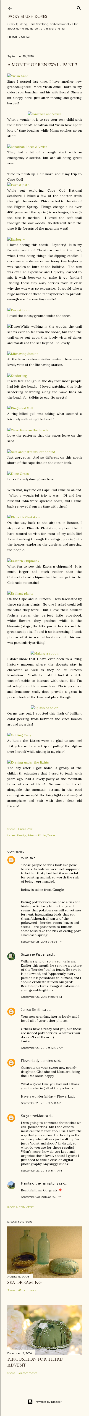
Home (12, 37)
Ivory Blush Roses (27, 16)
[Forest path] (18, 185)
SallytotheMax (32, 1116)
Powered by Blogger (48, 1401)
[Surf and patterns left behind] (31, 452)
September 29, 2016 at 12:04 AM (42, 1047)
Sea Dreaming (24, 1282)
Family (21, 835)
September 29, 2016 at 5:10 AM (41, 1103)
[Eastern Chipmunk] (23, 561)
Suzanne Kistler (33, 954)
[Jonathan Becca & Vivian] (27, 147)
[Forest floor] (18, 310)
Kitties (42, 835)
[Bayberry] (16, 239)
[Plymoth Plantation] (23, 517)
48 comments (27, 1373)
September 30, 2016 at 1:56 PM (41, 1197)
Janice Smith (31, 1010)
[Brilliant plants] (20, 593)
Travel (51, 835)
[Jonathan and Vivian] (44, 114)
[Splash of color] (44, 708)
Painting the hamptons (39, 1183)
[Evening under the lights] (28, 762)
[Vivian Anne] (17, 76)
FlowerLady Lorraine (37, 1061)
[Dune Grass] (18, 474)
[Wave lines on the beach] (27, 430)
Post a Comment (20, 1207)
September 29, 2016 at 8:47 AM (41, 1170)
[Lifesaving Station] (22, 354)
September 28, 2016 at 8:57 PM (41, 996)
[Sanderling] (17, 376)
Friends (32, 835)
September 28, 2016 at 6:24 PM (41, 941)
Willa (25, 858)
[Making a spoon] (44, 653)
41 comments (27, 1290)
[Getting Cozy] (19, 735)
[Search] (79, 7)
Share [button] (11, 829)
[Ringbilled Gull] (20, 408)
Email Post (25, 829)
